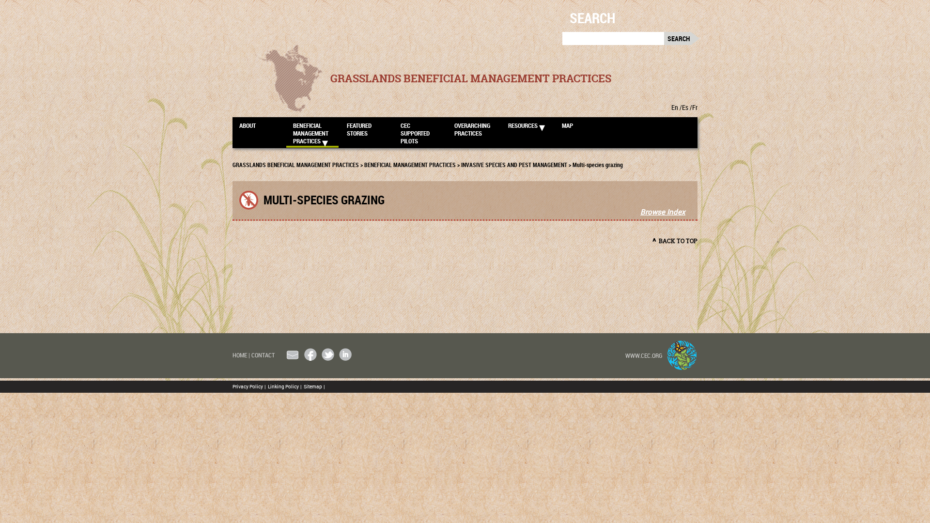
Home (241, 355)
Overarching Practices (472, 129)
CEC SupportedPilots (415, 133)
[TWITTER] (328, 354)
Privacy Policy (248, 386)
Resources (523, 125)
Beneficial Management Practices (310, 133)
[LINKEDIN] (345, 354)
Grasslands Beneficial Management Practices (470, 78)
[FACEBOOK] (310, 354)
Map (567, 125)
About (247, 125)
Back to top (678, 241)
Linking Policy (284, 386)
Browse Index (662, 211)
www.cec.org (644, 355)
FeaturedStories (359, 129)
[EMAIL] (293, 354)
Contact (263, 355)
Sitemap (314, 386)
